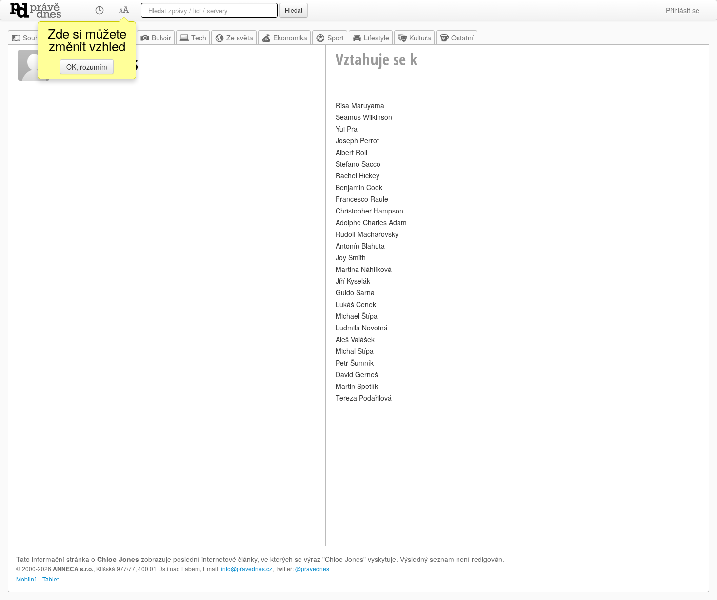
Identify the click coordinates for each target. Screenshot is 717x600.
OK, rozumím (86, 67)
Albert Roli (351, 152)
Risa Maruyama (360, 105)
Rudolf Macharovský (367, 234)
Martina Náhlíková (364, 269)
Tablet (50, 579)
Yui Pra (347, 129)
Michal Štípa (355, 351)
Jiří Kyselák (353, 281)
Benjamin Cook (359, 187)
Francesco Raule (362, 199)
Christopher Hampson (369, 210)
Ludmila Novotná (362, 327)
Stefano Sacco (358, 164)
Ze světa (239, 37)
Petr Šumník (355, 363)
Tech (198, 37)
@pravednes (312, 568)
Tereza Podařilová (364, 398)
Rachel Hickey (357, 175)
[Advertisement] (517, 473)
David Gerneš (357, 374)
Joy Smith (351, 257)
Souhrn (34, 37)
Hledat (293, 10)
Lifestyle (376, 37)
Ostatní (462, 37)
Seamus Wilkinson (364, 117)
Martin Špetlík (357, 386)
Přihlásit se (682, 10)
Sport (335, 37)
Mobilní (26, 579)
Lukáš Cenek (356, 304)
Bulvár (161, 37)
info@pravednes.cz (246, 568)
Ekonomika (290, 37)
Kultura (420, 37)
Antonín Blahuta (360, 246)
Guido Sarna (355, 292)
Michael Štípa (357, 316)
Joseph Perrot (357, 140)
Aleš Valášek (355, 339)
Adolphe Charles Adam (371, 222)
